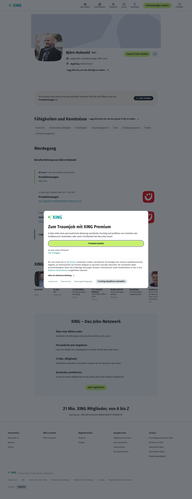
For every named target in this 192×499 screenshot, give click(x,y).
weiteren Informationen (58, 270)
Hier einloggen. (54, 253)
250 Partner (71, 262)
